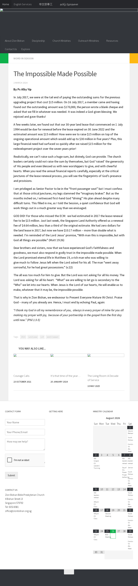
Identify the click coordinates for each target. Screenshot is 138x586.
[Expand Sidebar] (4, 58)
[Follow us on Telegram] (58, 578)
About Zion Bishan (14, 40)
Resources (112, 40)
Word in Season (23, 58)
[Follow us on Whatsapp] (52, 578)
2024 (23, 337)
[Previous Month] (96, 418)
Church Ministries (62, 40)
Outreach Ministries (88, 40)
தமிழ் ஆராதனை (69, 4)
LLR (42, 337)
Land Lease (32, 337)
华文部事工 (46, 4)
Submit (11, 475)
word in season (53, 337)
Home (5, 4)
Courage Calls (21, 376)
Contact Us (11, 49)
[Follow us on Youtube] (64, 578)
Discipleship (38, 40)
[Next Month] (130, 418)
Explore (25, 49)
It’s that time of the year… (65, 376)
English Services (22, 4)
